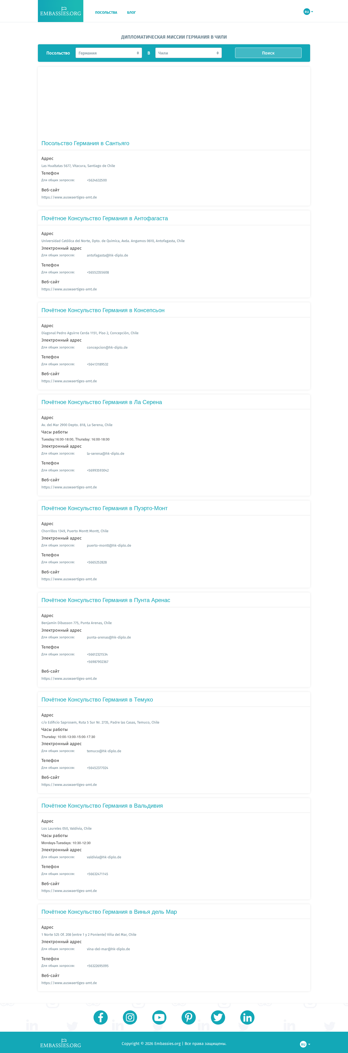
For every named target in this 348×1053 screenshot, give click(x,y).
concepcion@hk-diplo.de (107, 347)
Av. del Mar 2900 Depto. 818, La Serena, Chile (76, 425)
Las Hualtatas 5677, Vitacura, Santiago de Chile (78, 165)
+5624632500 (97, 180)
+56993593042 (98, 470)
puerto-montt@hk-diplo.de (109, 545)
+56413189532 (97, 364)
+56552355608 (98, 272)
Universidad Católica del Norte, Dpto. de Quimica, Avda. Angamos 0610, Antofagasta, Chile (113, 240)
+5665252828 (97, 562)
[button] (109, 53)
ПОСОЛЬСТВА (106, 12)
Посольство (58, 53)
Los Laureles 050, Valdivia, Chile (66, 828)
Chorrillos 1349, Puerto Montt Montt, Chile (74, 531)
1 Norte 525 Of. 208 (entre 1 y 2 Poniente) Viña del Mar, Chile (88, 934)
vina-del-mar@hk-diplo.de (108, 949)
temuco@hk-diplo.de (104, 751)
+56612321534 (97, 654)
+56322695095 (98, 965)
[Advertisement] (174, 104)
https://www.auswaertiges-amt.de (69, 197)
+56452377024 (97, 767)
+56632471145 (97, 874)
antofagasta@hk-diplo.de (107, 255)
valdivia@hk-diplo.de (104, 857)
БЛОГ (131, 12)
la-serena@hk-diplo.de (105, 453)
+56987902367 (97, 661)
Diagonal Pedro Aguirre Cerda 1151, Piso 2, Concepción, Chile (89, 333)
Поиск (268, 53)
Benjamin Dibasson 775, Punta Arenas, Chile (76, 623)
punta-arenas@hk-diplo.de (109, 637)
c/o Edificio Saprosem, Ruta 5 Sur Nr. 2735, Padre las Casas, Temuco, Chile (100, 722)
